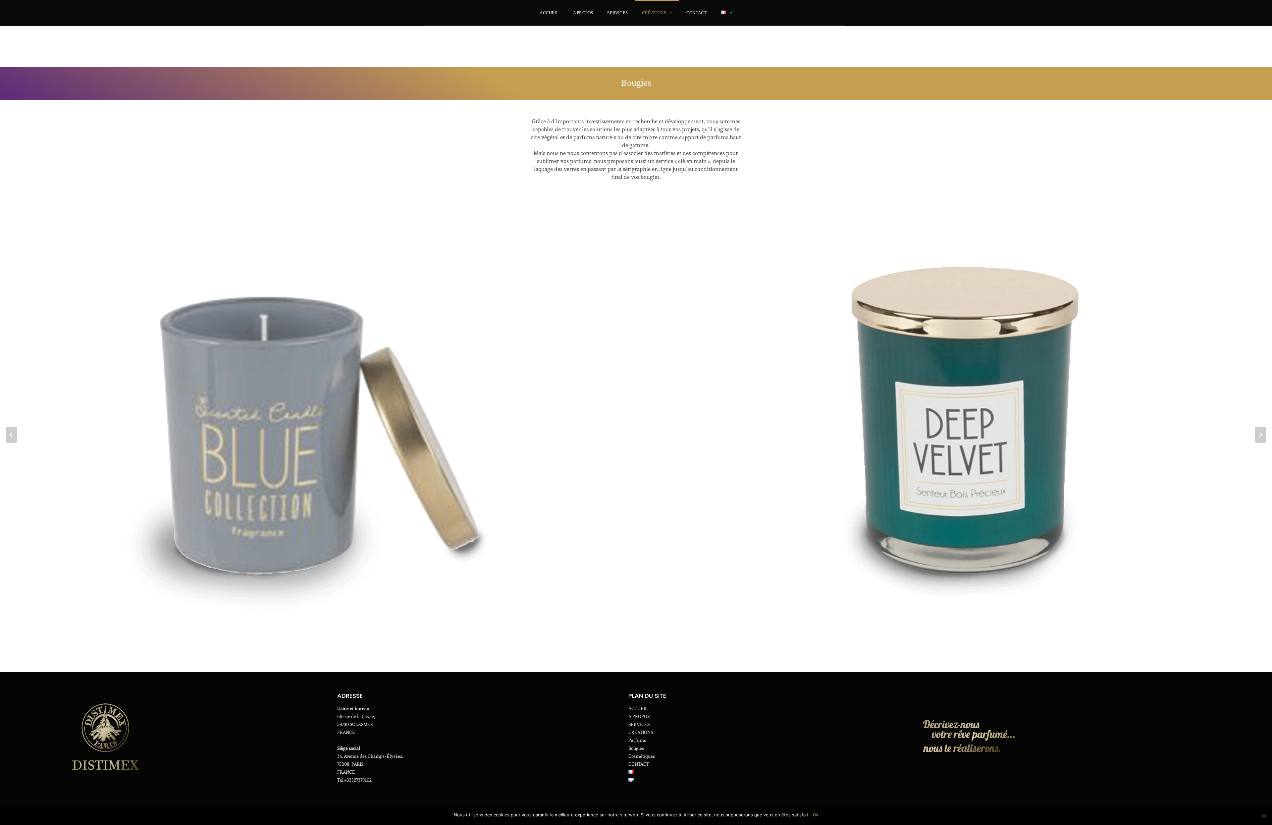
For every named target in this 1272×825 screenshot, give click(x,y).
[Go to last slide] (11, 435)
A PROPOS (583, 12)
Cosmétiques (641, 756)
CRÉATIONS (654, 12)
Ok (816, 814)
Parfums (637, 740)
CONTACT (696, 12)
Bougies (636, 748)
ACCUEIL (549, 12)
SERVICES (617, 12)
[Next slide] (1260, 435)
